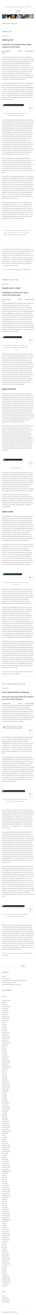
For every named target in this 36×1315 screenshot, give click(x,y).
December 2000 (6, 1277)
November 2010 (6, 1062)
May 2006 (4, 1157)
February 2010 (5, 1081)
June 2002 (4, 1245)
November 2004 (6, 1191)
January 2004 (5, 1211)
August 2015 (5, 1008)
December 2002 (6, 1233)
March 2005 (5, 1183)
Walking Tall (7, 31)
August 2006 (5, 1153)
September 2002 (6, 1239)
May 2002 (4, 1247)
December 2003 (6, 1213)
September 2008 (6, 1109)
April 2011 (4, 1052)
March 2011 (5, 1054)
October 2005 (5, 1169)
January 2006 (5, 1163)
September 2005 (6, 1171)
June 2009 (4, 1095)
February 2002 (5, 1253)
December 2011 (6, 1036)
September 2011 (6, 1042)
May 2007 (4, 1139)
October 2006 (5, 1149)
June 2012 (4, 1024)
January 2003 (5, 1231)
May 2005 (4, 1179)
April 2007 (4, 1141)
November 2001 (6, 1259)
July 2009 (4, 1093)
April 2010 (4, 1077)
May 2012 (4, 1026)
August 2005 (5, 1173)
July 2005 (4, 1175)
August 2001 (5, 1265)
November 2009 (6, 1087)
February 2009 (5, 1103)
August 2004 (5, 1197)
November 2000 (6, 1280)
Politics (20, 671)
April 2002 (4, 1249)
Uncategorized (18, 269)
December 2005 (6, 1165)
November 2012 (6, 1018)
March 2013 (5, 1014)
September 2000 (6, 1282)
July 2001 (4, 1267)
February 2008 (5, 1121)
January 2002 (5, 1255)
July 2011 (4, 1046)
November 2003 (6, 1215)
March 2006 (5, 1159)
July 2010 (4, 1071)
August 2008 (5, 1111)
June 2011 (4, 1048)
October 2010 (5, 1064)
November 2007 (6, 1127)
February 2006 (5, 1161)
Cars (16, 953)
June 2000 (4, 1286)
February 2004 (5, 1209)
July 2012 (4, 1022)
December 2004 (6, 1189)
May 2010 (4, 1075)
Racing (29, 953)
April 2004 (4, 1205)
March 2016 (5, 1004)
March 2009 (5, 1101)
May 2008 (4, 1115)
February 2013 (5, 1016)
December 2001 (6, 1257)
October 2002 (5, 1237)
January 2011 (5, 1058)
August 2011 (5, 1044)
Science (25, 671)
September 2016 (6, 1000)
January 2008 (5, 1123)
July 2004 (4, 1199)
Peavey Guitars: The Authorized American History (14, 980)
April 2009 (4, 1099)
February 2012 (5, 1032)
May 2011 (4, 1050)
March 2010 (5, 1079)
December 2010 (6, 1060)
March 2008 (5, 1119)
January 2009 (5, 1105)
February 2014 (5, 1012)
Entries (5, 1298)
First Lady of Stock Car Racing (13, 684)
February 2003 (5, 1229)
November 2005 (6, 1167)
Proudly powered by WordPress (9, 1312)
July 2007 (4, 1135)
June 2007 (4, 1137)
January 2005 (5, 1187)
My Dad (4, 976)
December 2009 (6, 1085)
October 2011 (5, 1040)
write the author (29, 51)
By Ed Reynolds (6, 51)
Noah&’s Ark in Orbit (10, 280)
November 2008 (6, 1107)
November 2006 (6, 1147)
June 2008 (4, 1113)
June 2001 (4, 1269)
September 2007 (6, 1131)
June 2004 (4, 1201)
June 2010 (4, 1073)
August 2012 (5, 1020)
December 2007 (6, 1125)
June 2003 (4, 1225)
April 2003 (4, 1227)
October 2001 (5, 1261)
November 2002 (6, 1235)
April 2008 (4, 1117)
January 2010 (5, 1083)
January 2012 (5, 1034)
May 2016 (4, 1002)
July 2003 (4, 1223)
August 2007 (5, 1133)
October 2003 (5, 1217)
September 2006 (6, 1151)
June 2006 (4, 1155)
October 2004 (5, 1193)
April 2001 (4, 1273)
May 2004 (4, 1203)
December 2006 (6, 1145)
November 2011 (6, 1038)
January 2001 (5, 1275)
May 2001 (4, 1271)
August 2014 (5, 1010)
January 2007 (5, 1143)
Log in (3, 1296)
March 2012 (5, 1030)
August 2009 (5, 1091)
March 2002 (5, 1251)
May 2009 (4, 1097)
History (16, 671)
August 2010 (5, 1068)
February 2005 (5, 1185)
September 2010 (6, 1066)
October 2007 (5, 1129)
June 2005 (4, 1177)
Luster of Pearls (6, 978)
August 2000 (5, 1284)
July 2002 (4, 1243)
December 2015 (6, 1006)
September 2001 (6, 1263)
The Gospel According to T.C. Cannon (11, 984)
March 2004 (5, 1207)
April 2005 (4, 1181)
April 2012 (4, 1028)
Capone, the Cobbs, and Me (9, 982)
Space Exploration (6, 673)
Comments (6, 1300)
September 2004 (6, 1195)
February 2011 (5, 1056)
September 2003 (6, 1219)
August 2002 (5, 1241)
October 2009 (5, 1089)
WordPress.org (6, 1302)
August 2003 (5, 1221)
